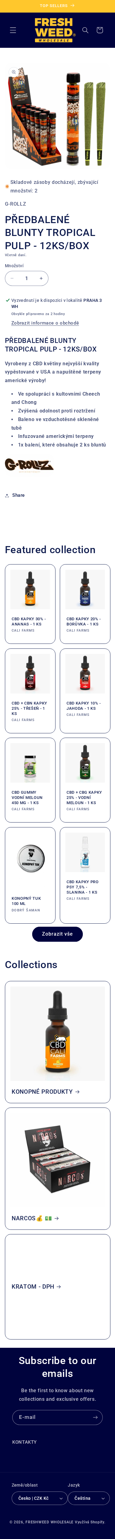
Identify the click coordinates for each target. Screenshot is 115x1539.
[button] (13, 30)
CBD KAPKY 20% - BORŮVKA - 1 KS (84, 621)
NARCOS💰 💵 (32, 1218)
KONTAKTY (24, 1442)
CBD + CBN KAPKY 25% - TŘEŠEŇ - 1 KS (29, 708)
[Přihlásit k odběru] (95, 1417)
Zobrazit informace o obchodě (45, 323)
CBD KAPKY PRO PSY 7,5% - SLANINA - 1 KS (83, 887)
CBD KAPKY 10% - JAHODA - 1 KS (84, 706)
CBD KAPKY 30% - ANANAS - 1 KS (29, 621)
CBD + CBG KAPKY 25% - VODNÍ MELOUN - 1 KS (84, 797)
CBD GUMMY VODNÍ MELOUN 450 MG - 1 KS (27, 797)
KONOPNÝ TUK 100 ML (26, 901)
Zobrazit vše (57, 934)
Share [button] (18, 495)
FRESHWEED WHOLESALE (49, 1522)
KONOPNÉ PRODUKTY (42, 1092)
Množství (14, 265)
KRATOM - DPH (33, 1286)
